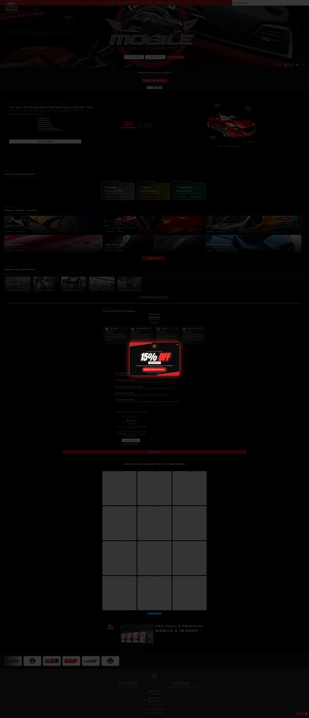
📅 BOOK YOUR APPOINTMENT (154, 369)
